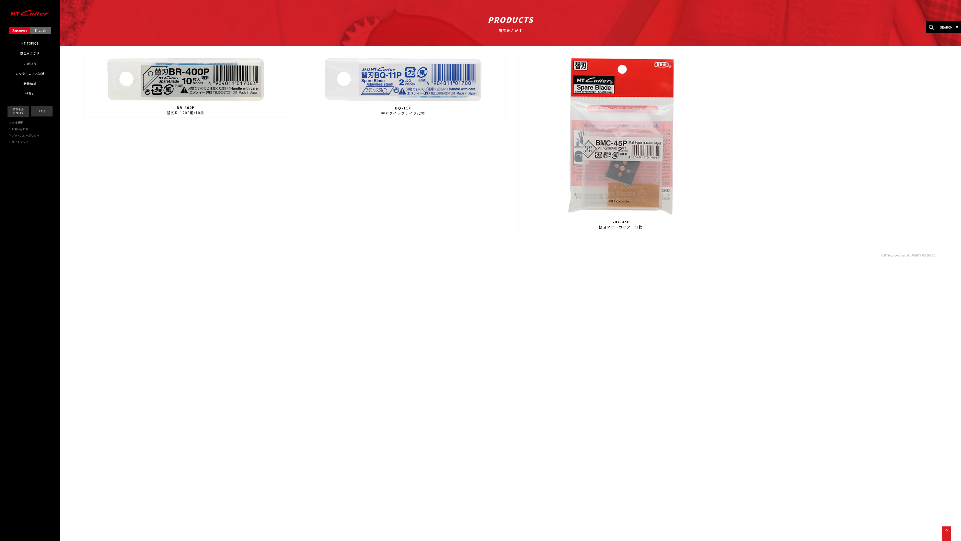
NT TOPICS (30, 43)
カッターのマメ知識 (30, 74)
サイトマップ (20, 142)
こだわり (30, 64)
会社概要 (17, 122)
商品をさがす (30, 53)
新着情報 (30, 84)
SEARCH (946, 27)
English (40, 30)
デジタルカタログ (18, 111)
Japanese (19, 30)
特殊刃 (30, 94)
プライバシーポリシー (25, 135)
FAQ (42, 111)
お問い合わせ (20, 129)
